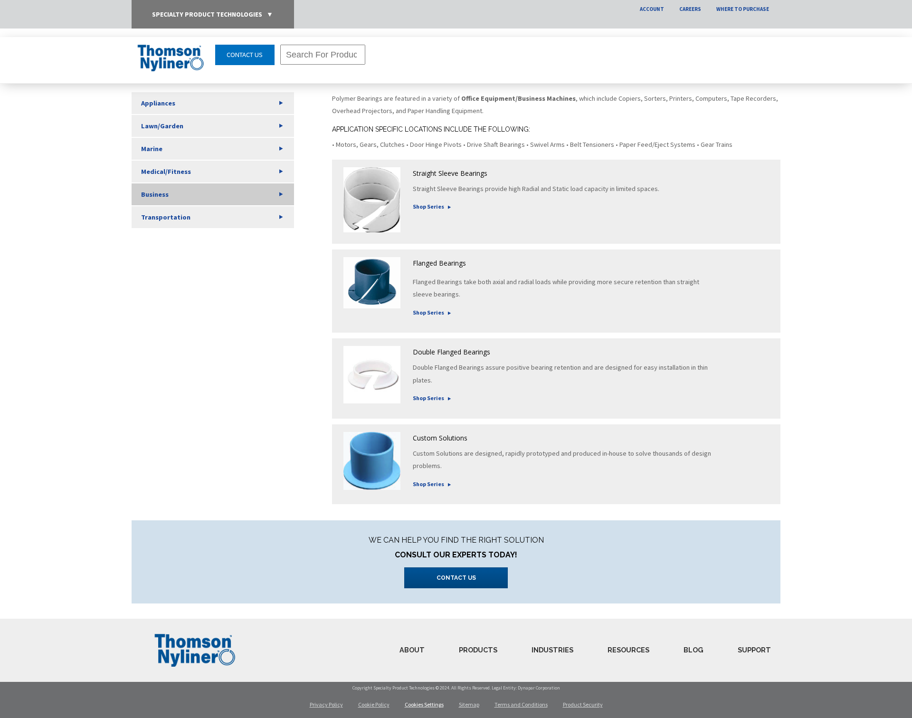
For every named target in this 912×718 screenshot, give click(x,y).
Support (754, 650)
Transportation (165, 217)
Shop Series (428, 206)
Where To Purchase (742, 9)
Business (155, 194)
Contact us (456, 577)
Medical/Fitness (166, 171)
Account (652, 9)
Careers (690, 9)
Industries (552, 650)
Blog (693, 650)
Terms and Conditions (521, 704)
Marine (151, 148)
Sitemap (469, 704)
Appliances (158, 103)
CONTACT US (245, 54)
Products (478, 650)
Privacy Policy (326, 704)
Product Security (583, 704)
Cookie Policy (374, 704)
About (412, 650)
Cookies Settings (424, 704)
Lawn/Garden (162, 126)
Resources (628, 650)
